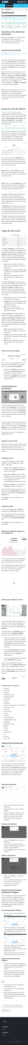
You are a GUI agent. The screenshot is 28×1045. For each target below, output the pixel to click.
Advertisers (9, 5)
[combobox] (22, 2)
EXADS (4, 1035)
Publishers (16, 5)
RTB (22, 5)
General (3, 5)
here (24, 122)
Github (4, 1029)
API (25, 5)
